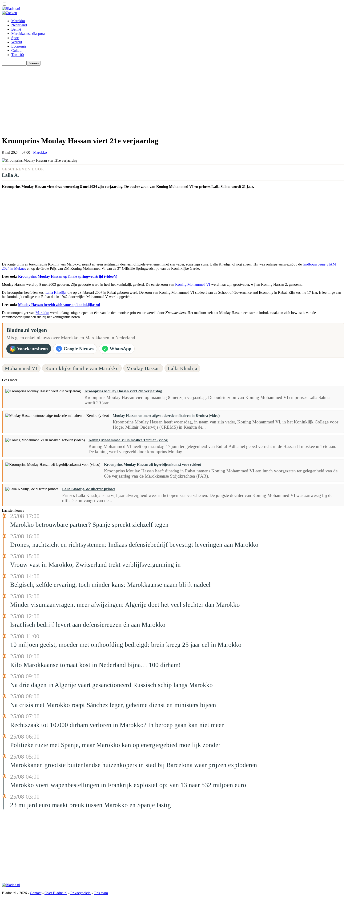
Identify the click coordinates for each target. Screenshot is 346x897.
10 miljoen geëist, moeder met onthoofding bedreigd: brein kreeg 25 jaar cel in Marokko (125, 644)
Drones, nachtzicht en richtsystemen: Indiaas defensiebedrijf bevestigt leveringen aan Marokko (134, 544)
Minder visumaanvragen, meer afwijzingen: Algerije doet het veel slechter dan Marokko (125, 604)
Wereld (16, 42)
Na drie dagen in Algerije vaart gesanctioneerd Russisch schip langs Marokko (111, 684)
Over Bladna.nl (55, 893)
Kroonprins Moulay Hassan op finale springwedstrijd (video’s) (67, 276)
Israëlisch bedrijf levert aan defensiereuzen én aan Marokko (87, 624)
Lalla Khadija (55, 292)
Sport (15, 38)
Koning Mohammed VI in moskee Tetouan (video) (128, 440)
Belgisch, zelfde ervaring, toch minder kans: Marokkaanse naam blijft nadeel (110, 584)
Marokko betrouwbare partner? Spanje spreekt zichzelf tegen (89, 524)
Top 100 (17, 55)
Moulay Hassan (143, 368)
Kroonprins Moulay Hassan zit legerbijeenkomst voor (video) (152, 465)
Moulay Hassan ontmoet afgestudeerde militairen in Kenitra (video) (166, 416)
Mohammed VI (21, 368)
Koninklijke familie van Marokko (82, 368)
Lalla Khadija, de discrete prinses (88, 489)
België (16, 29)
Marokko (18, 21)
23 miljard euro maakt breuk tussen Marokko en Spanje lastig (90, 805)
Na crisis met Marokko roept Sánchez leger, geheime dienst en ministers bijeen (113, 704)
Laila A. (10, 175)
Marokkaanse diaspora (28, 34)
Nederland (19, 25)
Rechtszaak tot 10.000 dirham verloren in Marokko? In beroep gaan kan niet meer (117, 724)
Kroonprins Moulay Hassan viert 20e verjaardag (123, 391)
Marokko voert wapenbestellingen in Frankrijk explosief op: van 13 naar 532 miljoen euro (128, 784)
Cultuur (17, 50)
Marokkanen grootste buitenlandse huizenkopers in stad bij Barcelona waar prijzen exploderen (133, 764)
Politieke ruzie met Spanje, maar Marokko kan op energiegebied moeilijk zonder (115, 744)
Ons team (101, 893)
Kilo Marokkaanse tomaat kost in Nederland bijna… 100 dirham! (95, 664)
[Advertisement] (143, 99)
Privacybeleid (80, 893)
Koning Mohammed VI (192, 284)
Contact (35, 893)
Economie (18, 46)
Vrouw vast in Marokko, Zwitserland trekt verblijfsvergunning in (95, 564)
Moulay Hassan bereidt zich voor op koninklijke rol (59, 305)
